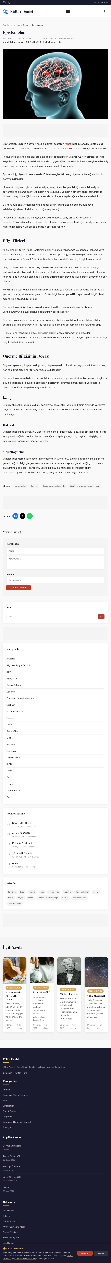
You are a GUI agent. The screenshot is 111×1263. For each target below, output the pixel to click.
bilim (22, 892)
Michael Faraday (69, 994)
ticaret (65, 898)
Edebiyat (11, 705)
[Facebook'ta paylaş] (15, 516)
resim (10, 898)
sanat (95, 892)
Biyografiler (12, 678)
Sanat (9, 770)
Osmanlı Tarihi (13, 757)
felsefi (68, 143)
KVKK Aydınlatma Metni (14, 1227)
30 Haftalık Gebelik (22, 853)
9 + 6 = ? (11, 574)
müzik (30, 898)
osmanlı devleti (79, 898)
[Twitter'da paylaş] (22, 516)
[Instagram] (4, 2)
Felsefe (10, 718)
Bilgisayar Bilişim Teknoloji (19, 665)
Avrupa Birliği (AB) (21, 833)
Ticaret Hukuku (14, 790)
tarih (42, 892)
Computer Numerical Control (20, 698)
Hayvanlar (11, 751)
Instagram (7, 1073)
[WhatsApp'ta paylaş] (30, 516)
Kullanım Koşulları (11, 1237)
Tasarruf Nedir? (41, 992)
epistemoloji (20, 486)
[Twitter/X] (9, 2)
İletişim (6, 1216)
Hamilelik (11, 744)
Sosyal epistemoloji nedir (54, 486)
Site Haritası (8, 1243)
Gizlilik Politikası (10, 1221)
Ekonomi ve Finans (16, 711)
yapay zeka (53, 892)
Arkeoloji (11, 658)
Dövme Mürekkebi (21, 823)
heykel (21, 898)
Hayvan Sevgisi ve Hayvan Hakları (13, 995)
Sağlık (9, 764)
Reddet (101, 1253)
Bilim (9, 672)
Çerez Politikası (10, 1232)
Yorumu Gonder (18, 587)
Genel (9, 724)
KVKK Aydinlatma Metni (25, 1258)
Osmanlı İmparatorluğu (48, 898)
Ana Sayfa (8, 25)
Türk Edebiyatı (14, 903)
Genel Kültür (22, 25)
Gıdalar (10, 738)
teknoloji (12, 892)
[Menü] (68, 11)
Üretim (15, 863)
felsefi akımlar (82, 892)
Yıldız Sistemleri (96, 995)
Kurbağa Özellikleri (22, 843)
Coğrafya (11, 691)
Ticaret (10, 784)
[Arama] (105, 11)
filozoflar (67, 892)
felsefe (34, 486)
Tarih (9, 777)
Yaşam (10, 797)
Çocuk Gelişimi (14, 685)
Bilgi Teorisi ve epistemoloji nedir (84, 486)
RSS (25, 1073)
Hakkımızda (8, 1210)
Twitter (17, 1073)
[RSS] (13, 2)
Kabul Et (85, 1253)
